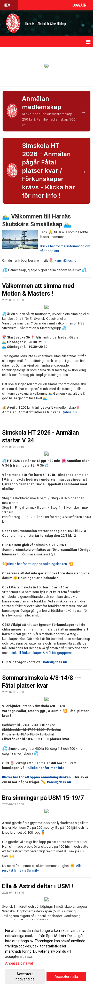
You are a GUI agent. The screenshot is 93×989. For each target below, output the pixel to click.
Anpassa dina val (19, 963)
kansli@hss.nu (65, 260)
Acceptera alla (66, 976)
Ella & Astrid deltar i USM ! (37, 886)
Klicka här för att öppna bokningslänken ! (38, 564)
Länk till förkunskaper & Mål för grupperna (41, 653)
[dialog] (46, 954)
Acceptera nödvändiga (25, 976)
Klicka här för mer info (45, 768)
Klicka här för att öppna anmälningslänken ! (37, 777)
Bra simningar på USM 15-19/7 (43, 797)
